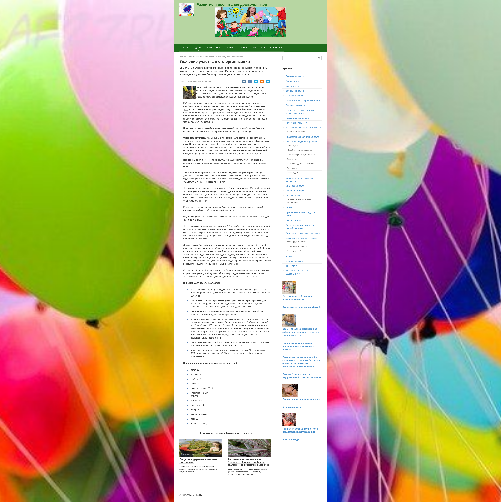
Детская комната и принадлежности (303, 100)
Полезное (230, 47)
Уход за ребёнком (294, 261)
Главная (186, 47)
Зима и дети (292, 159)
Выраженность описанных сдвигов (301, 399)
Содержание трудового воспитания (303, 233)
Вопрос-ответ (258, 47)
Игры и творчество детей (298, 118)
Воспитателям (213, 47)
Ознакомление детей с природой (301, 142)
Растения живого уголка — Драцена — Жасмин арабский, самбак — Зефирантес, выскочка (248, 462)
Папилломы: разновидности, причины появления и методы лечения (298, 346)
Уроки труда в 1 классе (297, 242)
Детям (198, 47)
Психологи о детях (295, 220)
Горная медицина (294, 96)
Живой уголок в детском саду (299, 150)
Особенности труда (295, 191)
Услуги (243, 47)
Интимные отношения (296, 123)
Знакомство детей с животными (300, 163)
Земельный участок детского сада (202, 81)
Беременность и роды (296, 76)
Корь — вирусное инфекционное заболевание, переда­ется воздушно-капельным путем (301, 332)
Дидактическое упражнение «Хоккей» (301, 307)
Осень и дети (292, 173)
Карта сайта (276, 47)
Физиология (291, 266)
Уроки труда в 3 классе (297, 246)
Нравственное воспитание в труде (302, 137)
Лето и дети (292, 168)
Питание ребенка (294, 195)
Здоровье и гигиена (295, 105)
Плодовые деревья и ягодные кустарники (198, 460)
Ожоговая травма (291, 407)
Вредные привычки (295, 91)
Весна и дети (292, 145)
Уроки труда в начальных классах (302, 238)
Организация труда (295, 186)
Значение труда (290, 440)
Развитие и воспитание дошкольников (231, 4)
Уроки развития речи (296, 131)
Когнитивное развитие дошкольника (303, 128)
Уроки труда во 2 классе (297, 251)
